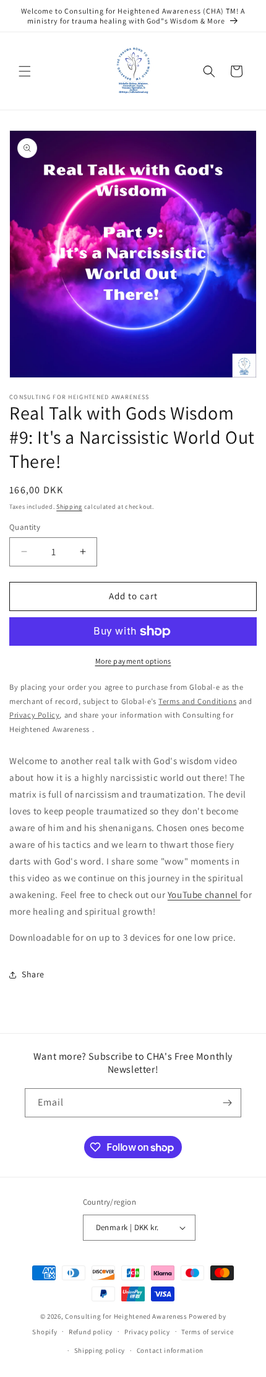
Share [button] (33, 974)
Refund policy (91, 1331)
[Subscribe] (227, 1102)
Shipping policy (100, 1350)
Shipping (69, 507)
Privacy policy (147, 1331)
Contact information (170, 1350)
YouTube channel (204, 894)
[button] (24, 71)
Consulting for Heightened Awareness (127, 1316)
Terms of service (207, 1331)
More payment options (133, 661)
